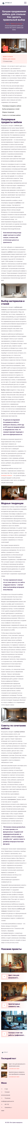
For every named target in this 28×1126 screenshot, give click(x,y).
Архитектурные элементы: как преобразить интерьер (16, 1005)
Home (7, 23)
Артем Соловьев (8, 56)
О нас (6, 1089)
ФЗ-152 (6, 1104)
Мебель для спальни (16, 23)
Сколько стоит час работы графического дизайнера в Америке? (16, 1034)
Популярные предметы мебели (11, 106)
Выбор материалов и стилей (10, 109)
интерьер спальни (6, 475)
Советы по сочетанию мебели (11, 115)
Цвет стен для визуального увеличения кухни (14, 976)
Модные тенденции (8, 112)
